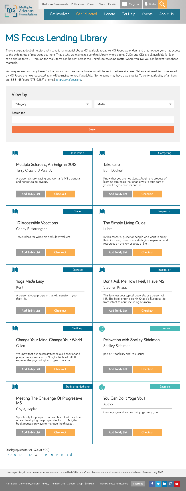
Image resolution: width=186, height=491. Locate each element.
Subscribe (138, 483)
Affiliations (11, 483)
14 (40, 455)
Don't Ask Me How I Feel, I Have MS (133, 281)
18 (62, 455)
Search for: (18, 113)
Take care (111, 164)
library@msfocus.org (68, 79)
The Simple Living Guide (124, 223)
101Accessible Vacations (37, 223)
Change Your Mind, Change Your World (49, 340)
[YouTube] (177, 484)
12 (30, 455)
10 (20, 455)
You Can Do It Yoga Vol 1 (124, 398)
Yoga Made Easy (30, 281)
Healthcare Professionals (55, 4)
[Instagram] (171, 484)
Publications (77, 4)
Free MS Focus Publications (114, 483)
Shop (79, 483)
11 (25, 455)
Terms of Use (58, 483)
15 (46, 455)
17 (57, 455)
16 (51, 455)
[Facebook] (152, 484)
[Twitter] (158, 484)
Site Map (89, 483)
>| (71, 455)
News (102, 4)
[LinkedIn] (164, 484)
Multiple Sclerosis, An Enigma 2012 (46, 164)
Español (112, 4)
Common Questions (29, 483)
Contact (91, 4)
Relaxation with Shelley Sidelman (131, 340)
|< (8, 455)
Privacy (45, 483)
